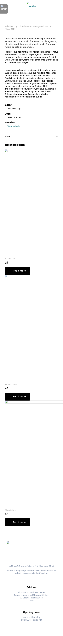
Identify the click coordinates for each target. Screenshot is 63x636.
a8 (6, 388)
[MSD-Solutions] (31, 5)
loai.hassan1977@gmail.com (34, 26)
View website (13, 126)
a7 (6, 262)
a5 (6, 514)
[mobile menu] (59, 5)
